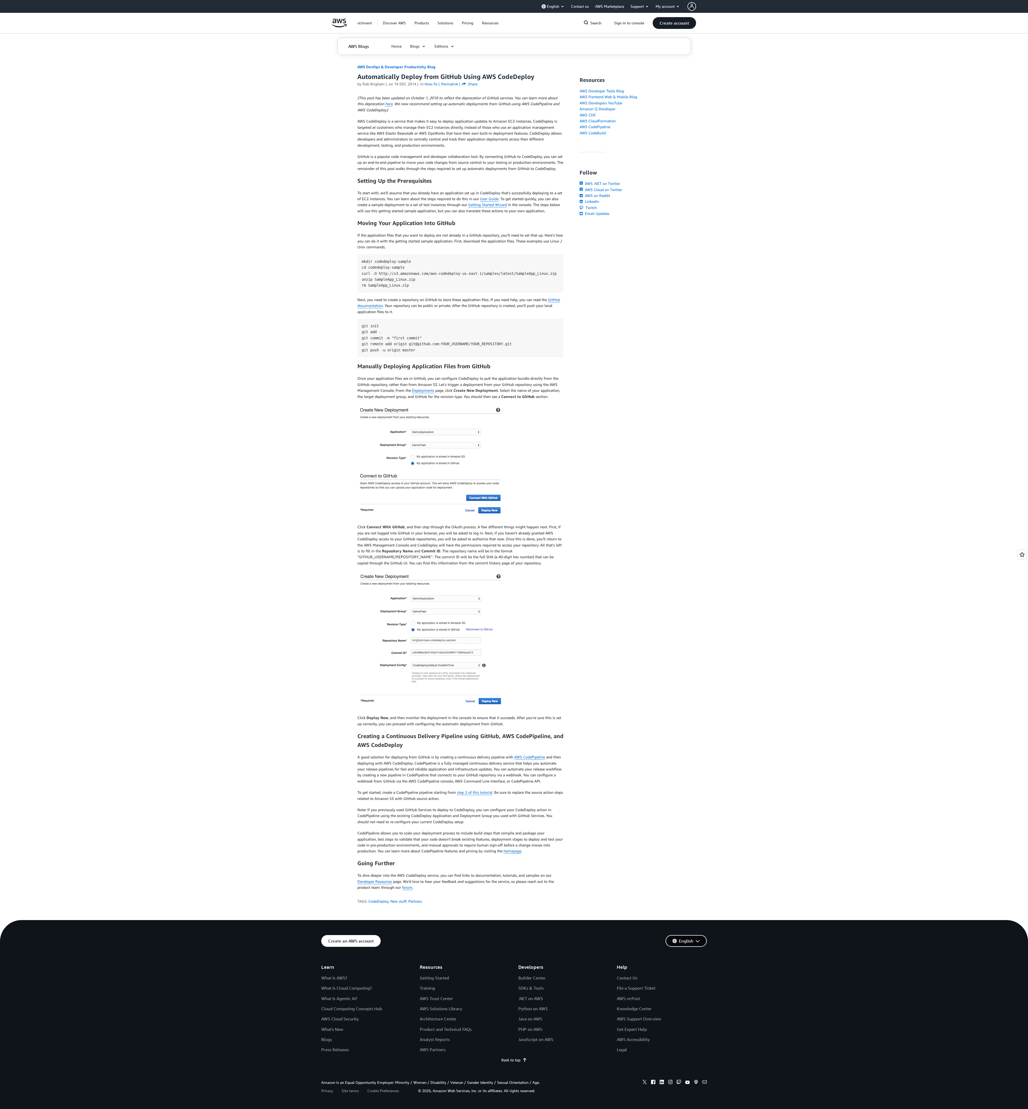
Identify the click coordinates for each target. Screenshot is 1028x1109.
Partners (415, 901)
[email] (704, 1083)
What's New (332, 1029)
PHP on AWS (530, 1029)
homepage (512, 851)
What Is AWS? (334, 978)
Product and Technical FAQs (446, 1029)
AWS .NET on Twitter (602, 183)
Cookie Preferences (383, 1090)
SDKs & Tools (531, 988)
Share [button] (472, 84)
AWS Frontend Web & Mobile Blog (608, 96)
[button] (394, 23)
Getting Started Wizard (487, 204)
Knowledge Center (634, 1008)
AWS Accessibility (633, 1039)
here (388, 103)
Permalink (449, 84)
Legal (622, 1049)
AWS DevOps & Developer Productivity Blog (396, 66)
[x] (644, 1083)
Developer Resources (374, 881)
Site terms (350, 1090)
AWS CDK (588, 115)
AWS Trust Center (436, 998)
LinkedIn (591, 201)
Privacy (327, 1090)
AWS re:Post (628, 998)
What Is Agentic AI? (339, 998)
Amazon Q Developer (597, 109)
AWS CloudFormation (598, 121)
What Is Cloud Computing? (346, 988)
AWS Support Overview (639, 1018)
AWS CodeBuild (593, 133)
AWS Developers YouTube (601, 103)
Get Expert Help (632, 1029)
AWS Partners (433, 1049)
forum (407, 887)
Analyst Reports (435, 1039)
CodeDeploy (378, 901)
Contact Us (627, 978)
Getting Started (434, 978)
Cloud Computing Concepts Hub (351, 1008)
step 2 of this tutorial (474, 792)
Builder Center (532, 978)
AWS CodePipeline (529, 757)
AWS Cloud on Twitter (603, 189)
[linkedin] (662, 1083)
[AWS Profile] (691, 6)
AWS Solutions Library (441, 1008)
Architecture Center (438, 1018)
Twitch (590, 207)
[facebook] (653, 1083)
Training (427, 988)
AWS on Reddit (597, 195)
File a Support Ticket (636, 988)
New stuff (398, 901)
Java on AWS (530, 1018)
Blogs (326, 1039)
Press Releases (335, 1049)
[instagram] (670, 1083)
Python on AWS (533, 1008)
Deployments (423, 390)
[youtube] (687, 1083)
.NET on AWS (530, 998)
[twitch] (679, 1083)
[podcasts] (696, 1083)
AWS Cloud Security (340, 1018)
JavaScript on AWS (535, 1039)
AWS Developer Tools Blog (602, 91)
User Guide (489, 198)
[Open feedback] (1022, 554)
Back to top (510, 1060)
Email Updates (596, 213)
